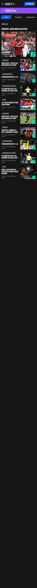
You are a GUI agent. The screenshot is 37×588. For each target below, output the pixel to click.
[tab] (6, 17)
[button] (2, 4)
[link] (18, 42)
